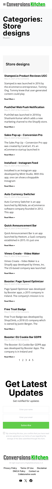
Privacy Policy (10, 468)
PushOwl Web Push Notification (24, 107)
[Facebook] (30, 480)
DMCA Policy (19, 471)
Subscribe (26, 425)
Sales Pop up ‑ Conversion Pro (23, 135)
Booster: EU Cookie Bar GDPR (22, 337)
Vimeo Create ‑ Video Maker (22, 253)
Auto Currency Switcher (19, 194)
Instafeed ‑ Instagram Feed (21, 162)
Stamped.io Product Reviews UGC (25, 75)
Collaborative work (27, 474)
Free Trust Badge (15, 309)
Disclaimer (42, 468)
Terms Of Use (27, 468)
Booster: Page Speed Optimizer (24, 281)
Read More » (9, 99)
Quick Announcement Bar (20, 225)
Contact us (34, 471)
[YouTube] (20, 480)
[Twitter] (25, 480)
